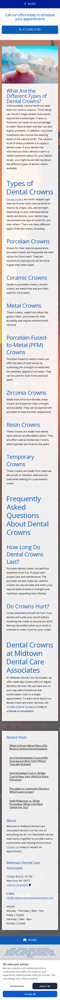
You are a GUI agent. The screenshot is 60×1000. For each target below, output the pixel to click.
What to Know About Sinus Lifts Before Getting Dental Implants (28, 747)
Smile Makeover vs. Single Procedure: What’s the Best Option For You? (26, 804)
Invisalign (25, 953)
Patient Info (13, 951)
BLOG (32, 4)
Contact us (12, 847)
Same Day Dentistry (37, 955)
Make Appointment (39, 949)
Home (13, 949)
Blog (30, 957)
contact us (31, 706)
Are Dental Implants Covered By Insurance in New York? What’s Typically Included (28, 761)
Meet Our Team (45, 951)
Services (23, 949)
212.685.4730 (31, 29)
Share (52, 955)
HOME (32, 940)
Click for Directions (17, 885)
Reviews (20, 955)
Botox (50, 953)
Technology (29, 951)
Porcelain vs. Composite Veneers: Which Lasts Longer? (29, 790)
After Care (12, 953)
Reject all (45, 986)
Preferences (17, 986)
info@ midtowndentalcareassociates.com (29, 898)
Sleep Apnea (39, 953)
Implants (9, 955)
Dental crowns (14, 199)
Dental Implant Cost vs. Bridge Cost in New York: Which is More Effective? (28, 776)
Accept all (30, 994)
